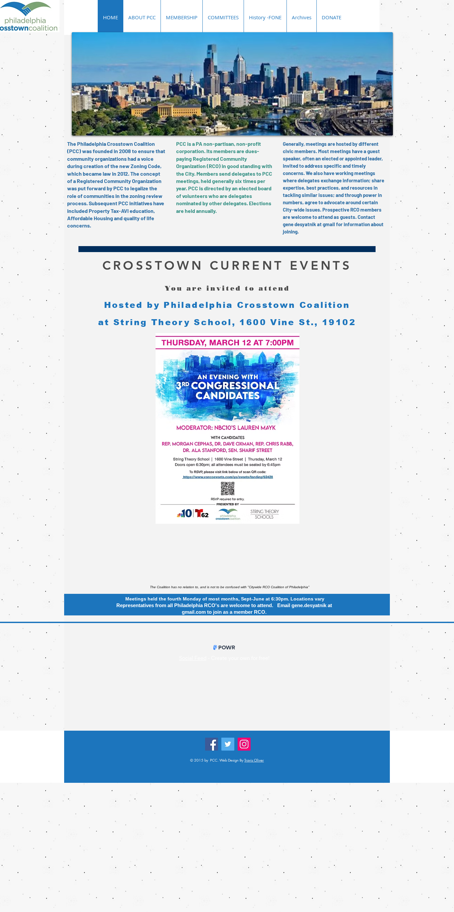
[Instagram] (244, 744)
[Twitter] (227, 744)
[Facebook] (211, 744)
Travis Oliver (254, 760)
